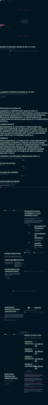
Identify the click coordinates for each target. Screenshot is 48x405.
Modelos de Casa (19, 10)
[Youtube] (3, 25)
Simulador (29, 10)
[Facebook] (1, 25)
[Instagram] (4, 25)
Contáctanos (25, 10)
